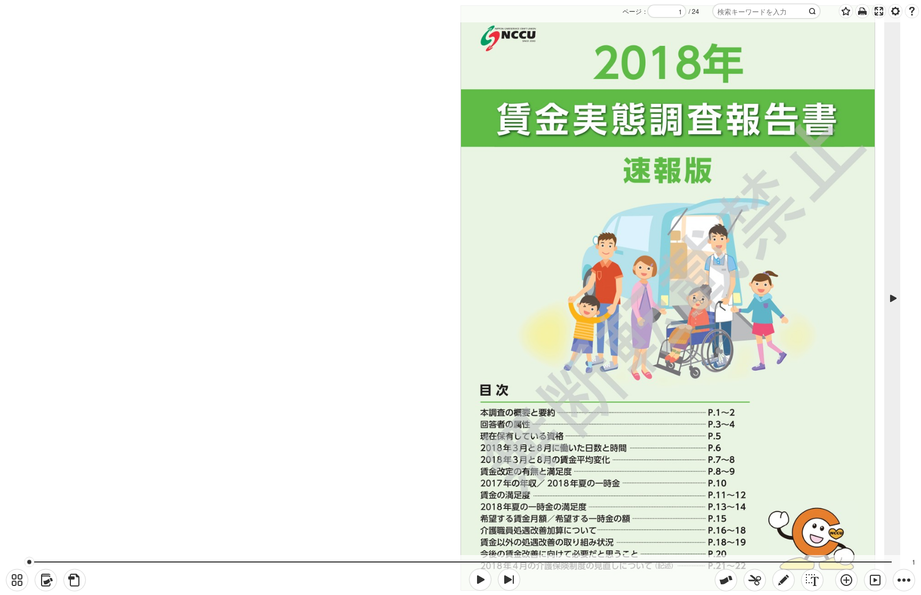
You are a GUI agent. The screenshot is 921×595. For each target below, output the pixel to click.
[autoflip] (875, 580)
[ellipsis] (904, 580)
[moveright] (480, 579)
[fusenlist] (46, 580)
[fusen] (726, 580)
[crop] (754, 580)
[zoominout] (846, 580)
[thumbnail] (17, 580)
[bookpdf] (74, 580)
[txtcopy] (812, 580)
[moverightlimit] (509, 579)
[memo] (783, 580)
